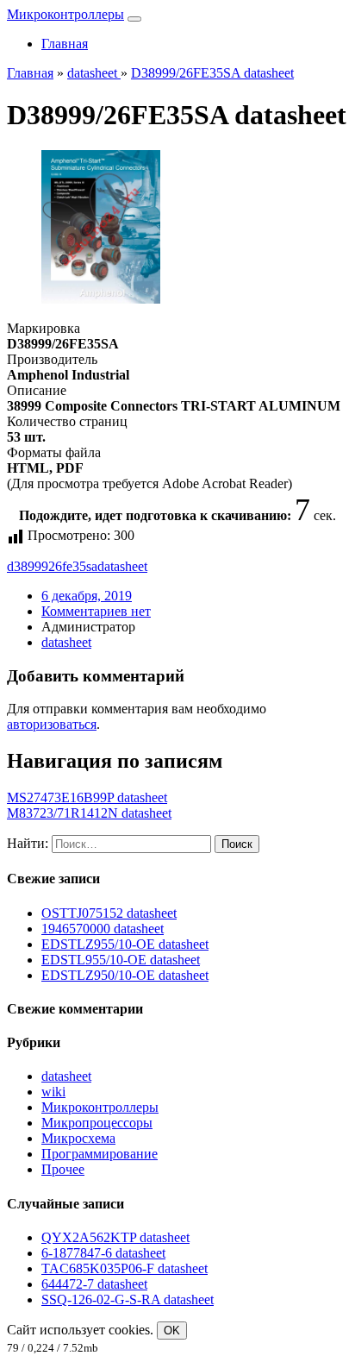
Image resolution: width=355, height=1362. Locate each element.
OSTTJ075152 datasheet (109, 913)
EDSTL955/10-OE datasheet (120, 959)
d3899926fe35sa (52, 566)
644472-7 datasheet (94, 1284)
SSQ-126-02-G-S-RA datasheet (127, 1299)
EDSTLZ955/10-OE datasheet (125, 944)
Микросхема (78, 1138)
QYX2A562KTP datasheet (115, 1237)
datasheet (122, 566)
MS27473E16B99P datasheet (87, 797)
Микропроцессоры (97, 1122)
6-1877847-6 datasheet (103, 1253)
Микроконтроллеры (65, 14)
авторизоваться (52, 724)
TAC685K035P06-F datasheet (124, 1268)
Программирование (99, 1153)
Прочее (62, 1169)
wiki (53, 1091)
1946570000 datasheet (102, 928)
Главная (64, 43)
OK (172, 1330)
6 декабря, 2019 (86, 595)
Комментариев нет (96, 611)
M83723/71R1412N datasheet (89, 813)
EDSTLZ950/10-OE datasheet (125, 975)
